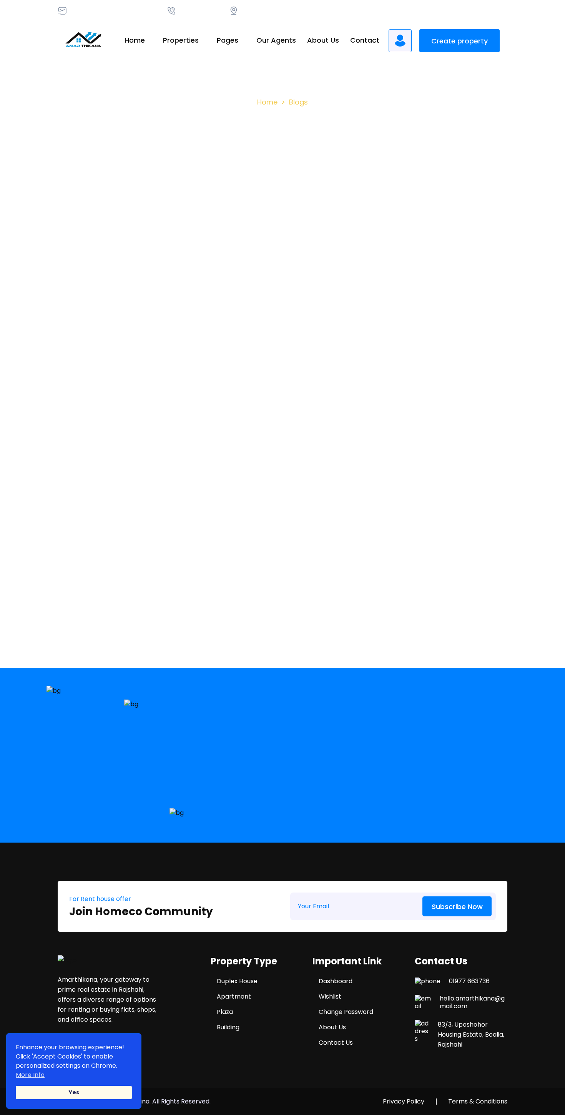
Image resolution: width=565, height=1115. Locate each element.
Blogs (298, 102)
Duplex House (237, 981)
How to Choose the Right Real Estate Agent (125, 399)
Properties (181, 40)
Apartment (234, 997)
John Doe (175, 376)
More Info (30, 1074)
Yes (73, 1092)
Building (228, 1027)
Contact (364, 40)
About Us (323, 40)
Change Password (346, 1012)
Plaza (225, 1012)
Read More (87, 432)
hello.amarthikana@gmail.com (472, 1002)
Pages (227, 40)
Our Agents (276, 40)
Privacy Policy (403, 1101)
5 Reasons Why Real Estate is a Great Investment (115, 598)
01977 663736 (469, 981)
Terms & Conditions (477, 1101)
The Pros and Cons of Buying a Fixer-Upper (424, 399)
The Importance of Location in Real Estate (274, 399)
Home (135, 40)
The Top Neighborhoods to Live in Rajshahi (430, 598)
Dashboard (335, 981)
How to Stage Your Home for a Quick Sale (279, 598)
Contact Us (336, 1043)
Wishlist (330, 997)
